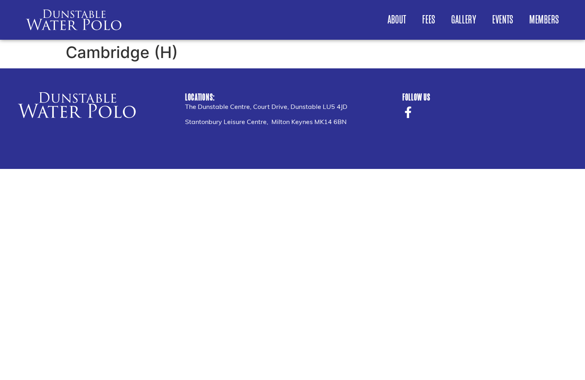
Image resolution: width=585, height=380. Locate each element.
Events (502, 20)
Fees (428, 20)
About (397, 20)
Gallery (463, 20)
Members (544, 20)
